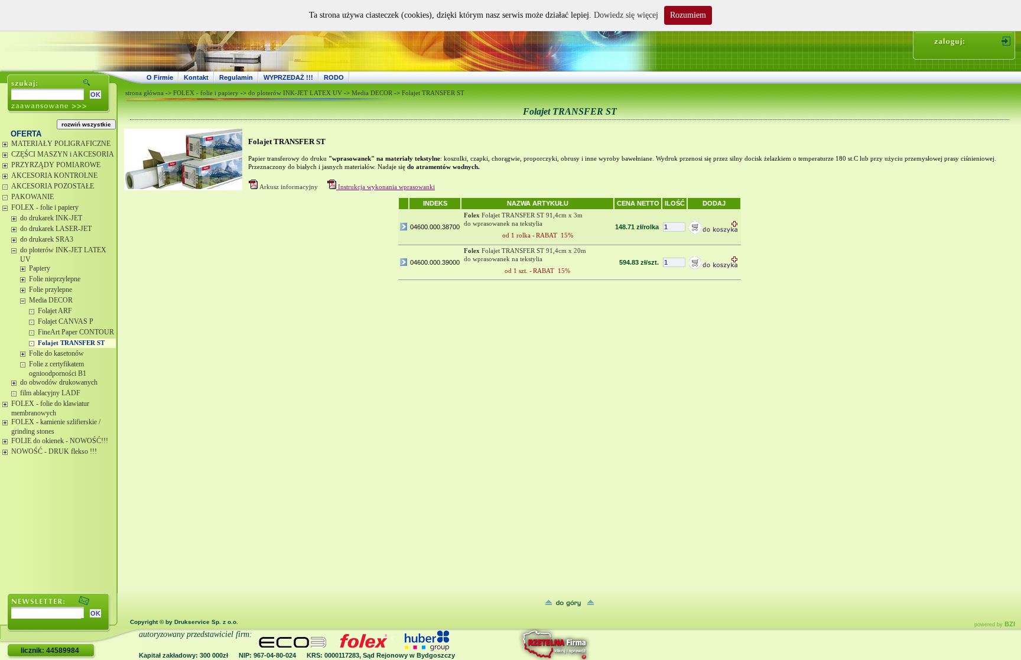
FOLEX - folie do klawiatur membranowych (50, 408)
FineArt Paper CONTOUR (76, 332)
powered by (994, 625)
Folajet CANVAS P (65, 321)
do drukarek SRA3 (46, 239)
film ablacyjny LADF (50, 393)
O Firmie (160, 77)
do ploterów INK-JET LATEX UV (63, 255)
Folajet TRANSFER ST (71, 342)
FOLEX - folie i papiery (45, 207)
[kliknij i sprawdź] (523, 644)
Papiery (39, 268)
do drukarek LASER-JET (56, 229)
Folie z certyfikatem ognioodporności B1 (57, 369)
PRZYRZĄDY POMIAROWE (55, 165)
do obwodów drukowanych (58, 382)
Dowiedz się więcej (626, 15)
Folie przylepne (50, 289)
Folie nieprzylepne (54, 279)
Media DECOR (51, 300)
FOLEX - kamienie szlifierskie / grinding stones (55, 426)
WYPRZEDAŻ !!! (288, 77)
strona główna (144, 92)
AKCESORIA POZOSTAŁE (52, 186)
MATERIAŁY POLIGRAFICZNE (60, 143)
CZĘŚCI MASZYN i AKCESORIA (62, 154)
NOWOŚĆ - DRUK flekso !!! (54, 451)
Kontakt (196, 77)
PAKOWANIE (32, 197)
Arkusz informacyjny (289, 186)
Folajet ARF (55, 311)
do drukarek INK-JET (51, 218)
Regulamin (236, 77)
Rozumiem (688, 15)
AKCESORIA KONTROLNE (54, 175)
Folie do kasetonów (56, 353)
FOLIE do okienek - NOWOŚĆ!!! (59, 441)
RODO (334, 77)
